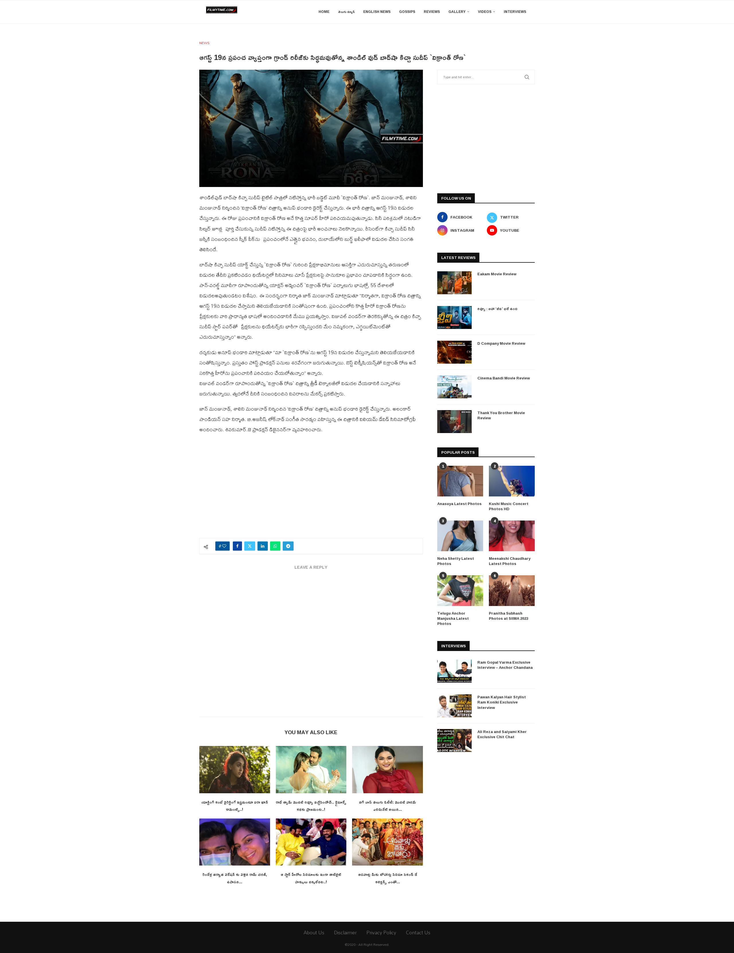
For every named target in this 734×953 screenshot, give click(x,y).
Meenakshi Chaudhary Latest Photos (509, 561)
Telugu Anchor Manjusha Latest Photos (453, 618)
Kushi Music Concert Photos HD (508, 506)
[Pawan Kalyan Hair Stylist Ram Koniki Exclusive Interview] (454, 705)
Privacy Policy (381, 932)
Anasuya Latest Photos (459, 503)
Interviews (515, 11)
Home (324, 11)
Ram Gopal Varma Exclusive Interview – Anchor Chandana (505, 665)
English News (377, 11)
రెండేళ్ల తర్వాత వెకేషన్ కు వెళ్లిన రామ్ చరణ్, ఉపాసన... (234, 878)
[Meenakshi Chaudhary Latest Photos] (512, 536)
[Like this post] (224, 546)
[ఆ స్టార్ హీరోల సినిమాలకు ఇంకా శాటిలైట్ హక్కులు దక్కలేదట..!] (311, 842)
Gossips (407, 11)
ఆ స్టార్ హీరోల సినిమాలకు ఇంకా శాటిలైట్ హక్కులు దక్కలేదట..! (311, 878)
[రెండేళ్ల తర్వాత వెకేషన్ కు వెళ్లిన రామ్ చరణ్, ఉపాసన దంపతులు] (234, 842)
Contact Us (418, 932)
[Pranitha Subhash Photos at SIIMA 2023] (512, 590)
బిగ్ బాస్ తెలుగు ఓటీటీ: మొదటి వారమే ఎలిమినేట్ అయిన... (387, 805)
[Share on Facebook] (237, 546)
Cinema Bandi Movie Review (503, 378)
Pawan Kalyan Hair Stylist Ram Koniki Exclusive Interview (501, 702)
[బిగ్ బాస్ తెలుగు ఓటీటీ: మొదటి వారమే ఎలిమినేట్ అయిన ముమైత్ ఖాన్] (387, 769)
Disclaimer (345, 932)
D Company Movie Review (501, 343)
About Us (314, 932)
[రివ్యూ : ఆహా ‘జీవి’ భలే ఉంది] (454, 317)
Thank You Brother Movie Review (501, 415)
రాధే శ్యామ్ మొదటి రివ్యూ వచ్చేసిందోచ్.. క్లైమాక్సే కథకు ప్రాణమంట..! (311, 805)
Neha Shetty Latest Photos (455, 561)
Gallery (457, 11)
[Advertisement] (311, 489)
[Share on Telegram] (288, 546)
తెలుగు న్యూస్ (346, 11)
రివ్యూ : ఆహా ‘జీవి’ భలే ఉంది (497, 308)
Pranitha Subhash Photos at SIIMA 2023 (508, 616)
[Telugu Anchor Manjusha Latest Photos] (460, 590)
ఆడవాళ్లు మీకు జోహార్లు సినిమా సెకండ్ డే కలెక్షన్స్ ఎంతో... (387, 878)
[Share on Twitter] (249, 546)
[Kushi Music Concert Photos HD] (512, 481)
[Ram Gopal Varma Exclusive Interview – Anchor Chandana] (454, 671)
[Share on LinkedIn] (262, 546)
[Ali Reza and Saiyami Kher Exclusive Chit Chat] (454, 740)
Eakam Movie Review (496, 273)
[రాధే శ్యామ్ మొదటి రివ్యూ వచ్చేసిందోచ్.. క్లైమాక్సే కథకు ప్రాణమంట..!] (311, 769)
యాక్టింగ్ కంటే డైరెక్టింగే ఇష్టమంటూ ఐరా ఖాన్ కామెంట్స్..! (234, 805)
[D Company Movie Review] (454, 352)
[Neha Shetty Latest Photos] (460, 536)
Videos (484, 11)
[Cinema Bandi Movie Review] (454, 386)
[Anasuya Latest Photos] (460, 481)
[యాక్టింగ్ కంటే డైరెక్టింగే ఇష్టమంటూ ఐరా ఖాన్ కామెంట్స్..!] (234, 769)
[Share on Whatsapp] (275, 546)
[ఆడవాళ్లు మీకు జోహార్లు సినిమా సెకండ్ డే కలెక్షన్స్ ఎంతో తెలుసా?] (387, 842)
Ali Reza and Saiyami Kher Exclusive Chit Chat (502, 734)
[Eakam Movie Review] (454, 282)
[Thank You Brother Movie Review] (454, 421)
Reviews (432, 11)
